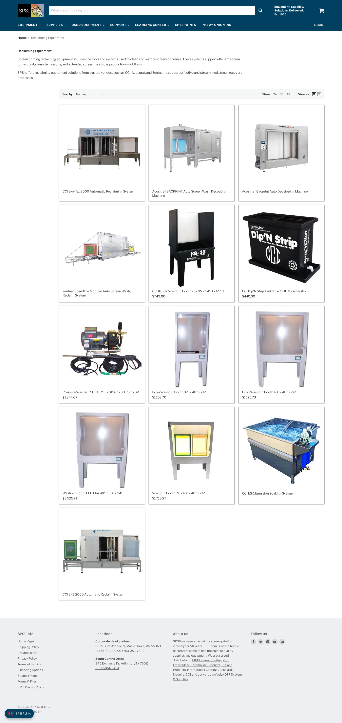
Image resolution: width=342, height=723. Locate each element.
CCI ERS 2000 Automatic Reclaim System (93, 594)
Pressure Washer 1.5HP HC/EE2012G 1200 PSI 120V (101, 392)
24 (275, 94)
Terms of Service (29, 664)
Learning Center (151, 25)
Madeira (178, 674)
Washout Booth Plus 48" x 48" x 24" (178, 493)
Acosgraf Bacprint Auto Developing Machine (275, 191)
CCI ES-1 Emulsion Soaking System (267, 493)
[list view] (319, 94)
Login (319, 24)
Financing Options (30, 670)
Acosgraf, (226, 670)
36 (281, 94)
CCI (188, 674)
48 (288, 94)
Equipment (28, 25)
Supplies (55, 25)
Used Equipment (87, 25)
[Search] (260, 10)
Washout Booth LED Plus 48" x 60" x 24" (93, 493)
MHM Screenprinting (207, 660)
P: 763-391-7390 (107, 651)
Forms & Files (27, 681)
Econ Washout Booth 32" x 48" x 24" (179, 392)
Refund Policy (27, 653)
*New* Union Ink (217, 25)
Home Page (26, 641)
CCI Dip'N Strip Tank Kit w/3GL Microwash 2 (274, 291)
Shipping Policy (28, 647)
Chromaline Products (205, 665)
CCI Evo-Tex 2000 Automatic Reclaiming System (98, 191)
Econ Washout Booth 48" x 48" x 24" (269, 392)
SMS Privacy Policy (31, 687)
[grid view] (314, 94)
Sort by (67, 94)
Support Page (27, 676)
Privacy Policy (27, 658)
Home (22, 38)
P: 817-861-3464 (107, 668)
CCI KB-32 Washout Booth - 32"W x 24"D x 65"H (188, 291)
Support (118, 25)
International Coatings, (203, 670)
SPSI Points (185, 25)
